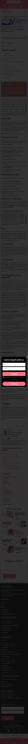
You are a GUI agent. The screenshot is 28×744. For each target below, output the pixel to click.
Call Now (14, 384)
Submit (14, 374)
